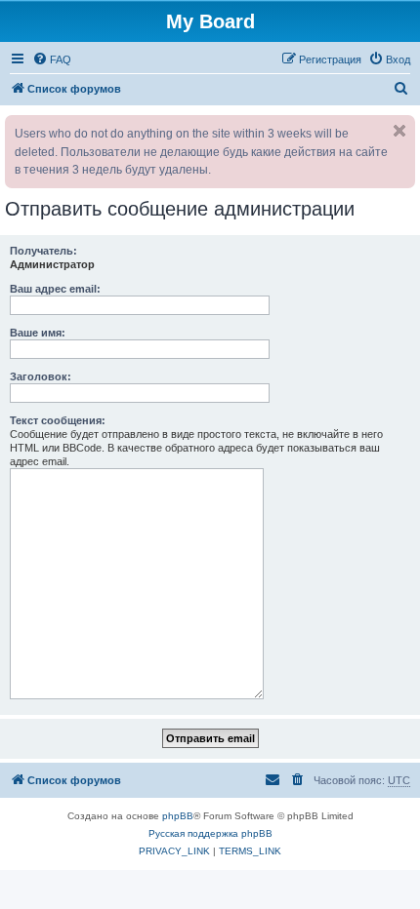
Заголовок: (40, 376)
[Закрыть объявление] (399, 131)
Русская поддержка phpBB (210, 833)
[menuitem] (51, 59)
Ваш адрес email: (55, 289)
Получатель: (43, 251)
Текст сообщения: (57, 420)
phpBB (177, 815)
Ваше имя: (37, 332)
